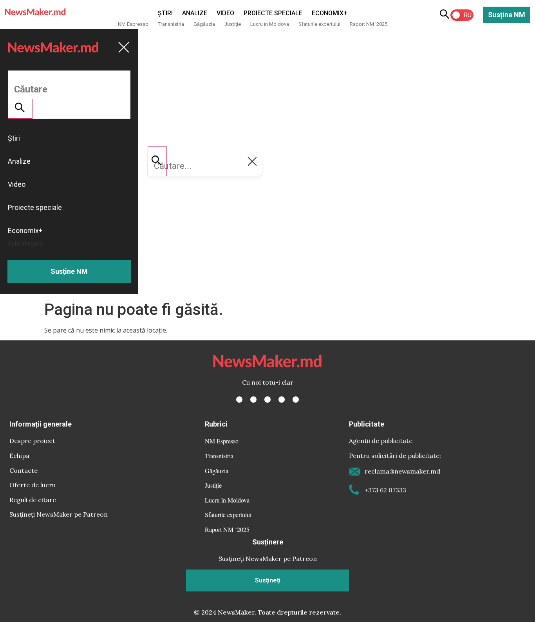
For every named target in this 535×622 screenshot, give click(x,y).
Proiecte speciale (273, 13)
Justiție (232, 24)
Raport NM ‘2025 (368, 24)
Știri (165, 13)
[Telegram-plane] (296, 399)
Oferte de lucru (32, 485)
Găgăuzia (204, 24)
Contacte (23, 470)
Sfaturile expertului (319, 24)
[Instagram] (267, 399)
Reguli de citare (32, 500)
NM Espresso (133, 24)
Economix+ (329, 13)
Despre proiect (32, 441)
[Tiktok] (281, 399)
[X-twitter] (253, 399)
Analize (194, 13)
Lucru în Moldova (269, 24)
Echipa (19, 455)
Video (225, 13)
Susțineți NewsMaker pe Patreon (58, 514)
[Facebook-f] (239, 399)
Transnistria (171, 24)
